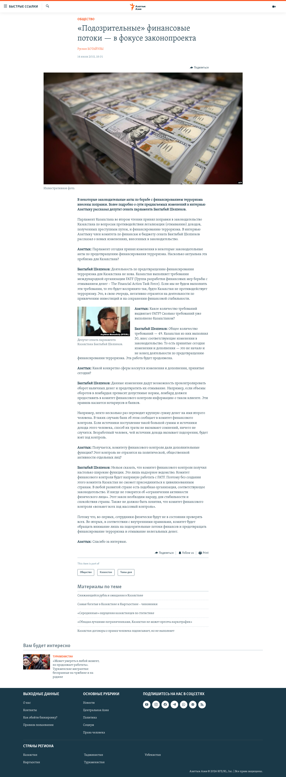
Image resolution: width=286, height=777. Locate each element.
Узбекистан (153, 755)
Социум (88, 725)
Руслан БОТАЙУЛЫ (90, 49)
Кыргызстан (31, 762)
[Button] (199, 67)
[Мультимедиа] (274, 6)
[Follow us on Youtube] (146, 704)
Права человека (94, 732)
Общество (86, 19)
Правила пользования (38, 725)
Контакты (30, 710)
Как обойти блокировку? (40, 717)
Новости (89, 702)
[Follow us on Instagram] (156, 704)
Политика (90, 717)
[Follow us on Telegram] (174, 704)
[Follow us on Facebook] (165, 704)
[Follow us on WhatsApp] (183, 704)
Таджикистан (93, 755)
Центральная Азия (96, 710)
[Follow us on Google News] (193, 704)
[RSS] (202, 704)
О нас (27, 702)
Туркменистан (63, 656)
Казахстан (30, 755)
